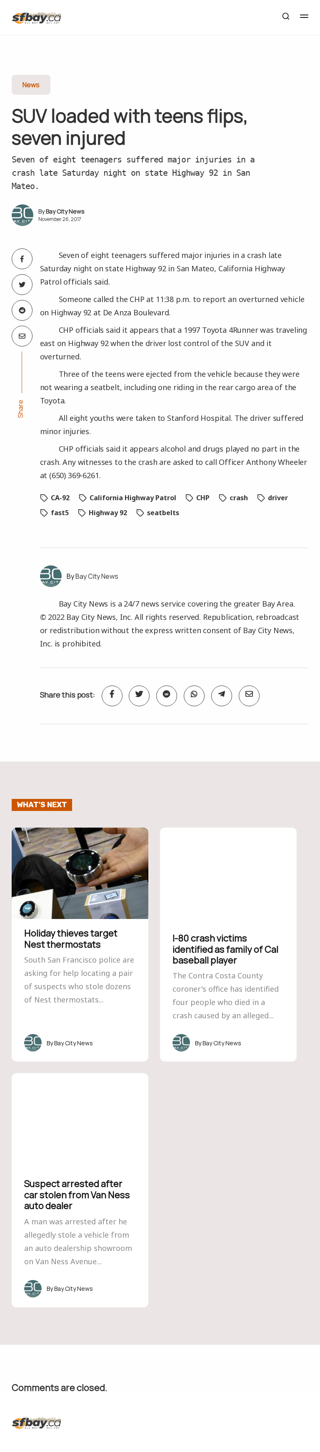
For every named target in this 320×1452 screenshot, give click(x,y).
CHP (203, 497)
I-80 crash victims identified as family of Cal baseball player (225, 949)
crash (239, 497)
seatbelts (163, 512)
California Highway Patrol (133, 497)
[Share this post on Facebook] (22, 258)
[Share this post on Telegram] (221, 695)
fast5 (60, 512)
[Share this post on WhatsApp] (194, 695)
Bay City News (65, 211)
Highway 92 (108, 512)
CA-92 (60, 497)
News (31, 84)
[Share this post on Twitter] (22, 284)
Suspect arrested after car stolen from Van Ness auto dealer (77, 1194)
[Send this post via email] (22, 336)
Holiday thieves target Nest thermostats (71, 938)
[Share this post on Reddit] (22, 310)
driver (278, 497)
